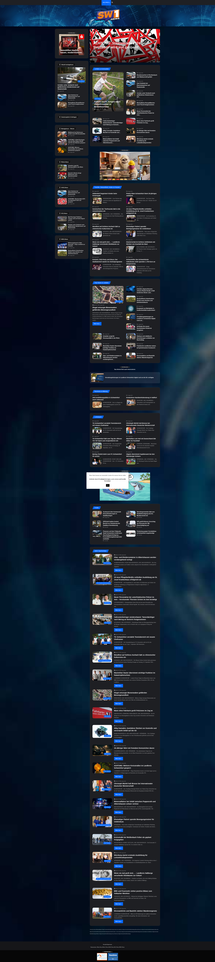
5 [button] (99, 55)
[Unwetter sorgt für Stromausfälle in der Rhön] (97, 336)
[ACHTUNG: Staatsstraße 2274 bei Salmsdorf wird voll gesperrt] (62, 201)
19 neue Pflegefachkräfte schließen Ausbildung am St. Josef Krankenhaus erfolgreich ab (140, 211)
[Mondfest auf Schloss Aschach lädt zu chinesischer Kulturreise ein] (97, 234)
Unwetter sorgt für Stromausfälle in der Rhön (75, 166)
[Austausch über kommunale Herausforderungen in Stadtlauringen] (97, 514)
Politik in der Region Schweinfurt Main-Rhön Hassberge (104, 933)
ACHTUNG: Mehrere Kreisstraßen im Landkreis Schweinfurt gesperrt (75, 149)
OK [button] (108, 485)
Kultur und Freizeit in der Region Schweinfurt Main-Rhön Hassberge (144, 929)
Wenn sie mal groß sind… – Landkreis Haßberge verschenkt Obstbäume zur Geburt (106, 244)
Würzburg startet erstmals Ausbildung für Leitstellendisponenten (145, 140)
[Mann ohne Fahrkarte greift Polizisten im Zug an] (130, 121)
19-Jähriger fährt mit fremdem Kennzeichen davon (134, 748)
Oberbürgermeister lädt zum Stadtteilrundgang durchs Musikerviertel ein (146, 513)
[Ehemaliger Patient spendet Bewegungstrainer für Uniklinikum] (130, 234)
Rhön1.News (105, 947)
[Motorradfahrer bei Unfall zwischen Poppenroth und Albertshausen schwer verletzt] (97, 139)
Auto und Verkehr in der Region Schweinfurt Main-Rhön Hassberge (121, 933)
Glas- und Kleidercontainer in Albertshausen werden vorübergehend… (112, 357)
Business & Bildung (101, 391)
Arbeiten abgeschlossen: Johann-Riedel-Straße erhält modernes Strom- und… (146, 290)
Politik (97, 508)
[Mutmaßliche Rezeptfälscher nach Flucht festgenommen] (130, 103)
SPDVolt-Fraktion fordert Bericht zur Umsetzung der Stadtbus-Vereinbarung (111, 523)
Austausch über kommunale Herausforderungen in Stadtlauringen (112, 513)
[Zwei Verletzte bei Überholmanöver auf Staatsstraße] (130, 83)
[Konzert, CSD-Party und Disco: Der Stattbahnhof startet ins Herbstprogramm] (97, 267)
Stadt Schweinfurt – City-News (115, 931)
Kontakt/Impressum (107, 944)
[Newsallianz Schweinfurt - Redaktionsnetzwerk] (107, 15)
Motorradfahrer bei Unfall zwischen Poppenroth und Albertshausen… (111, 140)
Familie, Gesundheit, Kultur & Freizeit (107, 187)
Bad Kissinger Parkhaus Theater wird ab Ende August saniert (76, 218)
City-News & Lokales (102, 283)
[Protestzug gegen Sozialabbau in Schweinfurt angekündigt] (130, 533)
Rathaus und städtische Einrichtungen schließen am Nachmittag (146, 338)
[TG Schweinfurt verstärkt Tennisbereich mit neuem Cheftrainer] (97, 430)
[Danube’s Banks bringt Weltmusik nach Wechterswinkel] (62, 175)
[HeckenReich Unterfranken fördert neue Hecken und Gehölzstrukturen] (130, 299)
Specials (109, 931)
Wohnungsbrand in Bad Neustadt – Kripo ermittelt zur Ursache (76, 244)
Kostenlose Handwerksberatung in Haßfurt (141, 397)
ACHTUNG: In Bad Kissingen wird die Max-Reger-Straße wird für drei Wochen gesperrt (76, 141)
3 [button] (96, 55)
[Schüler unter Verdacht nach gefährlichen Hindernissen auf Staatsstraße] (130, 93)
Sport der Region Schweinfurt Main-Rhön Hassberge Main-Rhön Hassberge (129, 931)
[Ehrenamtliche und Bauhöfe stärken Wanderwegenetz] (130, 356)
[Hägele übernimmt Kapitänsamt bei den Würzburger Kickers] (130, 461)
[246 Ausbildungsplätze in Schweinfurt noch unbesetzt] (97, 405)
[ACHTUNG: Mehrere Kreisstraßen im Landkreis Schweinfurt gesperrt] (62, 150)
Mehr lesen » (97, 323)
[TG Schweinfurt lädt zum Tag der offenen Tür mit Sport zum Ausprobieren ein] (97, 446)
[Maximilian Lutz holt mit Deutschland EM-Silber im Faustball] (130, 446)
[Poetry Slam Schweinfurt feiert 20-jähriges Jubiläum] (130, 201)
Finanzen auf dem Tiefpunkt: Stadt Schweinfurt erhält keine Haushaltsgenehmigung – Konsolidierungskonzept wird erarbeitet (112, 535)
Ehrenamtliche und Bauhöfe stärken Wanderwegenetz (135, 911)
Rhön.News (99, 947)
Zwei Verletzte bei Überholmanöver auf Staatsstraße (143, 85)
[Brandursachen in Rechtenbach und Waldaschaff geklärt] (130, 75)
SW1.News (106, 2)
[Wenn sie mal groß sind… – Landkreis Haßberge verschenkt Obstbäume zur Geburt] (97, 251)
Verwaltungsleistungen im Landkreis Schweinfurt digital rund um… (146, 318)
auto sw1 (97, 109)
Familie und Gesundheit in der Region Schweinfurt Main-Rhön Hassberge (124, 929)
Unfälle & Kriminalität (102, 69)
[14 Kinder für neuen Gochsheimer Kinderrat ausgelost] (130, 326)
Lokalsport (98, 417)
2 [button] (95, 55)
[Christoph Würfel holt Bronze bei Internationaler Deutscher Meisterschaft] (130, 430)
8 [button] (103, 55)
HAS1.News (111, 947)
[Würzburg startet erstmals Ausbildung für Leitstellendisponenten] (130, 139)
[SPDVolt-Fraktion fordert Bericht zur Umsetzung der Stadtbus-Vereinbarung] (97, 524)
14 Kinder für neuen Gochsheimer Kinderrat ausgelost (144, 328)
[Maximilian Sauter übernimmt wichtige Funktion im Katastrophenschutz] (97, 346)
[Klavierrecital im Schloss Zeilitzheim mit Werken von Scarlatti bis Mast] (130, 249)
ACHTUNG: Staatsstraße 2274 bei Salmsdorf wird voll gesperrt (76, 200)
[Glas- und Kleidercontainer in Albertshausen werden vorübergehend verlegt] (97, 356)
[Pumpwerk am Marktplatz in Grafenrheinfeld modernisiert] (130, 308)
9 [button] (104, 55)
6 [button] (100, 55)
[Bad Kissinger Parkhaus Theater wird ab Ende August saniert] (62, 218)
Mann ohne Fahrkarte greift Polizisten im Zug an (133, 711)
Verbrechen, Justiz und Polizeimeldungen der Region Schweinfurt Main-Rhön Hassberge (102, 929)
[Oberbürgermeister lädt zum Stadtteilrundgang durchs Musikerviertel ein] (130, 514)
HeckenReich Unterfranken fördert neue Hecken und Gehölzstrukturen (145, 300)
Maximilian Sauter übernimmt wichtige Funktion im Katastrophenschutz (112, 347)
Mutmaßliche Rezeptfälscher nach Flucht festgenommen (76, 103)
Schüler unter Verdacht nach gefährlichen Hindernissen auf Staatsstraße (117, 47)
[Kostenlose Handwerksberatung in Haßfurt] (130, 402)
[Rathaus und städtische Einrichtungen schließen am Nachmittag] (130, 336)
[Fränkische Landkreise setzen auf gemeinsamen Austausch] (130, 346)
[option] (125, 45)
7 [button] (101, 55)
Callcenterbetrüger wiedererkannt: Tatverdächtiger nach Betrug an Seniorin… (113, 122)
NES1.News (121, 947)
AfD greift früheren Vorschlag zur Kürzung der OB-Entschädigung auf (146, 523)
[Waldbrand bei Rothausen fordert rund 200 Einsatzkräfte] (62, 134)
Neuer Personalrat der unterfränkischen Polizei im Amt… (145, 113)
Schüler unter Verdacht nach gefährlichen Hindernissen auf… (146, 95)
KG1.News (116, 947)
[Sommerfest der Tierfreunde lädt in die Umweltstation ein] (97, 216)
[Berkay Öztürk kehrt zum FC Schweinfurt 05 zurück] (97, 461)
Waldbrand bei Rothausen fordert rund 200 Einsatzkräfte (76, 133)
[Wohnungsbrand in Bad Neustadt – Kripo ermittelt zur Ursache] (62, 245)
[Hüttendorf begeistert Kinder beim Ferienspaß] (97, 201)
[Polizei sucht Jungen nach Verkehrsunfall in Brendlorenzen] (108, 91)
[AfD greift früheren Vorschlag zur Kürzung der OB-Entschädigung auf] (130, 524)
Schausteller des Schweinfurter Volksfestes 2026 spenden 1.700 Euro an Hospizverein (140, 262)
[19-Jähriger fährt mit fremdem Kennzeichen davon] (130, 131)
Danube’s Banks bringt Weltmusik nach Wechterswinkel (74, 174)
